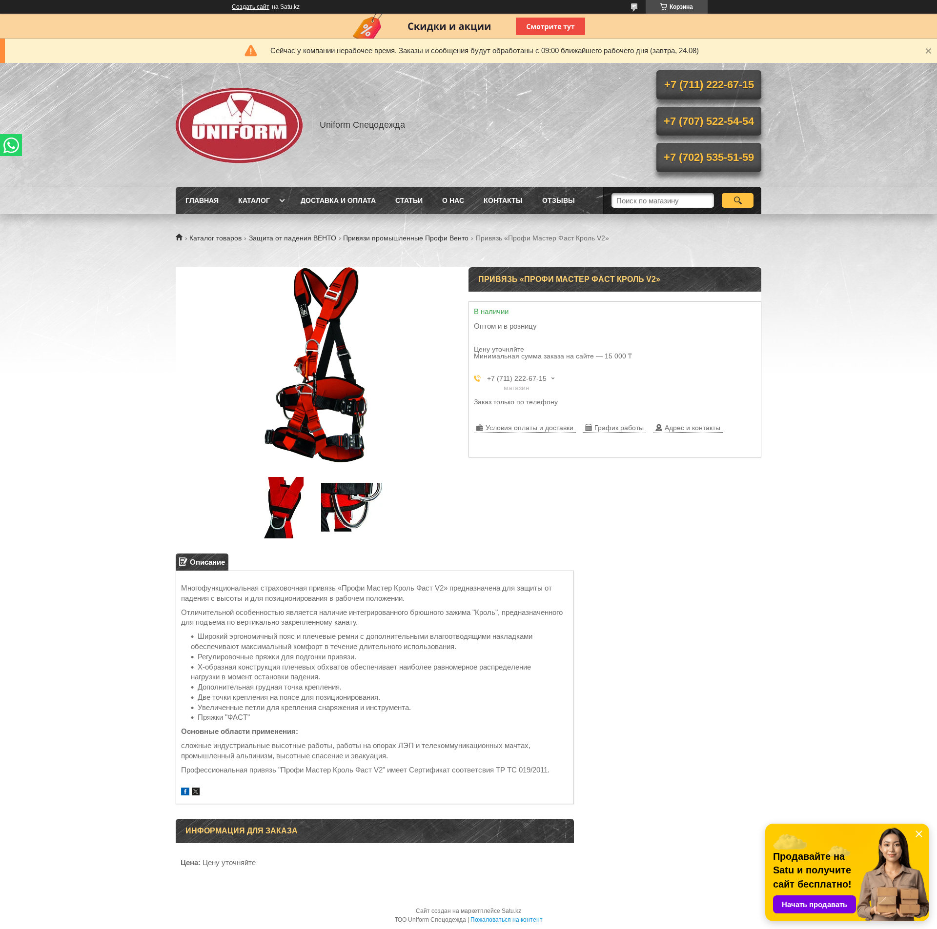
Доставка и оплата (338, 200)
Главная (202, 200)
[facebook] (185, 793)
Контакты (503, 200)
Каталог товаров (215, 238)
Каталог (254, 200)
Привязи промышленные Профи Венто (405, 238)
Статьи (409, 200)
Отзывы (558, 200)
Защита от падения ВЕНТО (292, 238)
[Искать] (738, 200)
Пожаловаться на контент (506, 919)
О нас (453, 200)
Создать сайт (250, 6)
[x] (196, 793)
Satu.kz (511, 911)
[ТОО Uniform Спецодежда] (239, 125)
